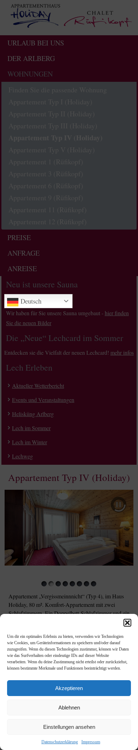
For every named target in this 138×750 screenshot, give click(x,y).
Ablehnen (69, 708)
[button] (127, 622)
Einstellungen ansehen (69, 727)
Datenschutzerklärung (59, 741)
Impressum (90, 741)
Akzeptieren (69, 688)
